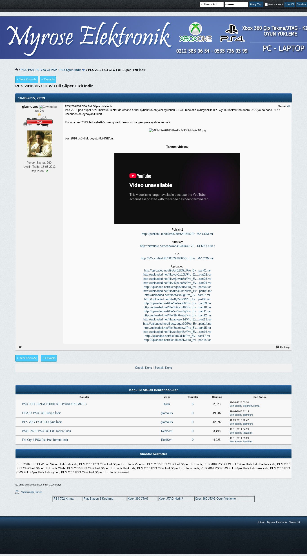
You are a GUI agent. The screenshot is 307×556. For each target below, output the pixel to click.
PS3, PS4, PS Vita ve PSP (39, 70)
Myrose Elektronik (277, 522)
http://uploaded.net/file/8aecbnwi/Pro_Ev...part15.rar (177, 327)
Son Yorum (236, 405)
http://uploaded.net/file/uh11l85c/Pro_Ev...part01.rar (177, 270)
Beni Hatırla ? (275, 4)
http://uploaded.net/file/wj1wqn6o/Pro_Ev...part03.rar (177, 278)
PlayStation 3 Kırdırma (98, 498)
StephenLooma (251, 405)
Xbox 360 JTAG (138, 498)
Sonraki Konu (163, 367)
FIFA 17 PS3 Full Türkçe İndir (41, 413)
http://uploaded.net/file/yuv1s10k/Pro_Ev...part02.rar (177, 274)
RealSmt (166, 431)
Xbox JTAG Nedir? (171, 498)
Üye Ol (289, 4)
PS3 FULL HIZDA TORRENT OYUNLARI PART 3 (54, 404)
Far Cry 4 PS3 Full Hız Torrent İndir (45, 439)
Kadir (166, 404)
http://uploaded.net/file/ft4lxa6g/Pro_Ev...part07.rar (177, 295)
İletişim (261, 522)
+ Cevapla (48, 79)
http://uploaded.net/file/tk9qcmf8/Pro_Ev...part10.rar (177, 307)
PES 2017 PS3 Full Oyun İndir (42, 422)
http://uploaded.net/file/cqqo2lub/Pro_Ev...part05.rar (177, 287)
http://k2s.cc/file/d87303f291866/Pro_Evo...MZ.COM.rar (177, 258)
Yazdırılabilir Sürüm (31, 492)
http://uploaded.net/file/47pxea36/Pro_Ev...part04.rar (177, 283)
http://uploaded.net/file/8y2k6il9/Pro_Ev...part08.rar (177, 299)
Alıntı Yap (284, 347)
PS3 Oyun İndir (70, 70)
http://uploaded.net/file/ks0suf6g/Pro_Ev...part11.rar (177, 311)
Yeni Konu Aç (27, 79)
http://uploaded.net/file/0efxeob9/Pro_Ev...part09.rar (177, 303)
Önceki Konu (143, 367)
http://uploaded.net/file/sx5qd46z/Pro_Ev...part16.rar (177, 331)
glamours (167, 413)
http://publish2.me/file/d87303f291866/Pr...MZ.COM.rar (177, 234)
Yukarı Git (294, 522)
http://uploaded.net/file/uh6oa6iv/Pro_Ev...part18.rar (177, 340)
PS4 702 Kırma (63, 498)
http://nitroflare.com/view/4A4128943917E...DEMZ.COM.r (177, 246)
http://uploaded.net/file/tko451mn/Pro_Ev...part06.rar (177, 291)
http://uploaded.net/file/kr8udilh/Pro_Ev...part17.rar (177, 336)
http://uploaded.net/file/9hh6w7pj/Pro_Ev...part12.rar (177, 315)
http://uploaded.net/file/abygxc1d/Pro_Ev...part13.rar (177, 319)
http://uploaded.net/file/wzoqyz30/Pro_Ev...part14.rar (177, 323)
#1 (288, 106)
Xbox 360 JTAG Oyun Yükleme (215, 498)
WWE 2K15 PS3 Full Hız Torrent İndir (46, 431)
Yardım (301, 4)
